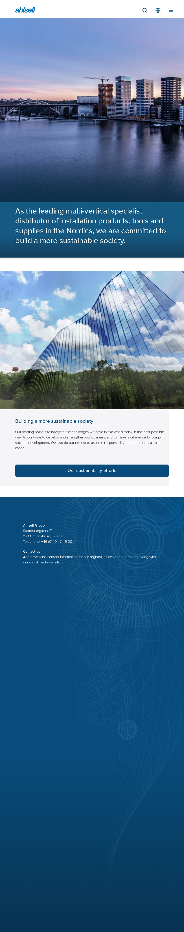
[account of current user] (171, 9)
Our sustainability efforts (92, 471)
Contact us (31, 551)
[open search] (144, 10)
